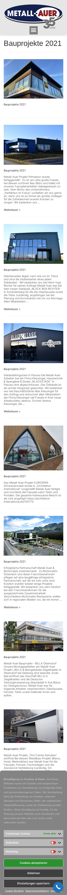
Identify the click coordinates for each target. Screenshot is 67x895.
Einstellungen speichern (33, 883)
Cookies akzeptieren (33, 863)
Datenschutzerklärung (37, 891)
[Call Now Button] (58, 887)
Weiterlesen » (12, 210)
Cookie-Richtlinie (14, 891)
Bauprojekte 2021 (15, 104)
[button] (33, 30)
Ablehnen (33, 873)
